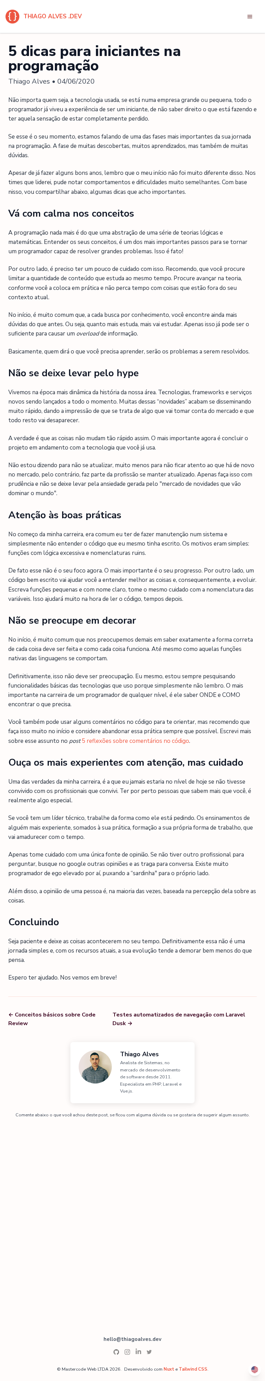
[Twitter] (149, 1351)
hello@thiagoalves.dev (132, 1339)
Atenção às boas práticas (64, 515)
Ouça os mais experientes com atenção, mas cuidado (125, 762)
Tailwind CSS (193, 1369)
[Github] (116, 1351)
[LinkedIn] (138, 1351)
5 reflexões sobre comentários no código (135, 741)
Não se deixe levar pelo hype (73, 373)
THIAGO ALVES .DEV (52, 16)
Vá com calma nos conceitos (71, 213)
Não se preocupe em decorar (72, 620)
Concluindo (33, 922)
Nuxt (169, 1369)
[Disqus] (132, 1213)
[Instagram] (127, 1351)
